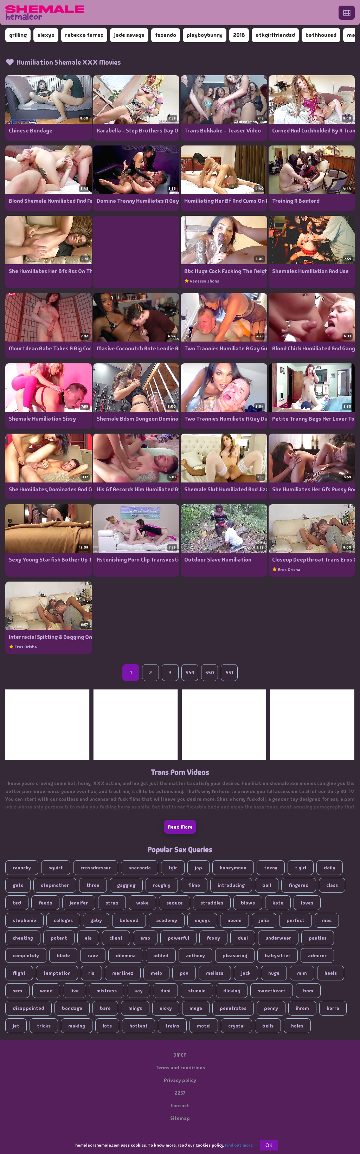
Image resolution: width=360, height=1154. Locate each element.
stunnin (197, 990)
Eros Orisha (289, 569)
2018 (239, 35)
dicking (231, 990)
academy (166, 920)
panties (318, 938)
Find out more (239, 1145)
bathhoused (321, 35)
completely (26, 955)
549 (190, 672)
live (74, 990)
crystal (236, 1026)
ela (88, 938)
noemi (234, 920)
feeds (45, 903)
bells (268, 1026)
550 (209, 672)
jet (16, 1026)
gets (18, 885)
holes (297, 1026)
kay (138, 990)
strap (111, 903)
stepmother (55, 885)
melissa (215, 973)
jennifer (79, 903)
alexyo (45, 35)
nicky (166, 1008)
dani (165, 990)
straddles (211, 903)
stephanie (24, 920)
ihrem (302, 1008)
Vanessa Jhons (204, 281)
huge (273, 973)
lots (107, 1026)
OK (268, 1145)
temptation (57, 973)
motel (204, 1026)
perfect (295, 920)
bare (105, 1008)
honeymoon (233, 867)
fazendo (165, 35)
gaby (96, 920)
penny (271, 1008)
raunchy (22, 867)
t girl (300, 867)
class (332, 885)
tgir (172, 867)
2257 (180, 1093)
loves (307, 903)
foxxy (213, 938)
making (76, 1026)
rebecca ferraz (84, 35)
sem (17, 990)
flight (19, 973)
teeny (270, 867)
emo (145, 938)
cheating (23, 938)
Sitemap (180, 1118)
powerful (178, 938)
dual (243, 938)
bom (308, 990)
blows (248, 903)
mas (327, 920)
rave (93, 955)
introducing (231, 885)
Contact (180, 1105)
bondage (72, 1008)
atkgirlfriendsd (275, 35)
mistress (106, 990)
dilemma (126, 955)
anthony (195, 955)
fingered (299, 885)
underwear (278, 938)
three (92, 885)
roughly (162, 885)
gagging (126, 885)
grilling (18, 35)
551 (229, 672)
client (116, 938)
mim (302, 973)
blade (63, 955)
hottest (138, 1026)
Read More (180, 827)
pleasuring (235, 955)
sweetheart (271, 990)
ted (17, 903)
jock (246, 973)
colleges (63, 920)
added (160, 955)
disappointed (28, 1008)
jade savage (129, 35)
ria (91, 973)
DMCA (180, 1055)
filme (194, 885)
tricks (44, 1026)
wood (46, 990)
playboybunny (205, 35)
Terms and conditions (180, 1067)
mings (135, 1008)
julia (264, 920)
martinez (122, 973)
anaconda (139, 867)
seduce (174, 903)
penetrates (233, 1008)
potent (59, 938)
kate (277, 903)
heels (330, 973)
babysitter (277, 955)
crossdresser (96, 867)
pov (184, 973)
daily (329, 867)
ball (266, 885)
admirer (317, 955)
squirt (56, 867)
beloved (129, 920)
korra (333, 1008)
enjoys (202, 920)
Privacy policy (180, 1080)
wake (142, 903)
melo (156, 973)
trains (172, 1026)
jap (198, 867)
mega (195, 1008)
